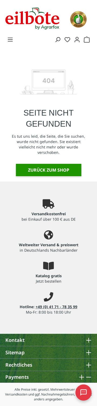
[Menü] (10, 39)
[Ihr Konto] (77, 39)
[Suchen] (58, 39)
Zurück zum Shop (48, 170)
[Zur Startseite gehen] (32, 18)
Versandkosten (16, 394)
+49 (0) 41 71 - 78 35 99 (56, 306)
